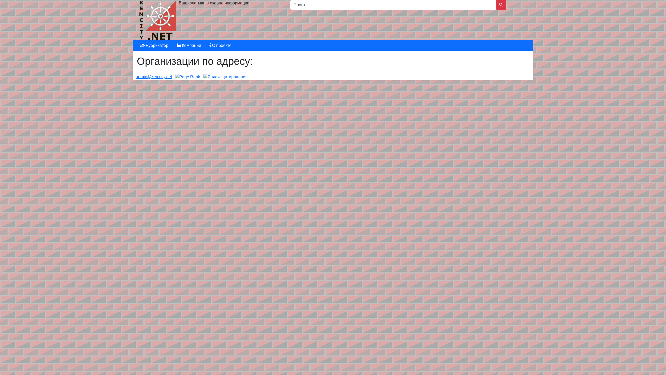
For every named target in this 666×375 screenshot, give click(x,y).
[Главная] (158, 21)
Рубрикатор (156, 45)
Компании (191, 45)
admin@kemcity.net (154, 76)
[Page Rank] (187, 76)
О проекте (221, 45)
